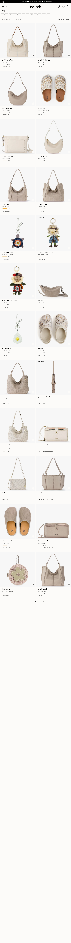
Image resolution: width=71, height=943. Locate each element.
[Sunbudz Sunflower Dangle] (17, 281)
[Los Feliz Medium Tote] (17, 425)
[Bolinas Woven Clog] (17, 521)
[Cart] (68, 6)
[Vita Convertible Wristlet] (17, 473)
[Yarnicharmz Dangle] (17, 233)
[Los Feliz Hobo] (17, 184)
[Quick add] (33, 55)
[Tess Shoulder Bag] (17, 88)
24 (61, 19)
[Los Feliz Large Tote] (17, 40)
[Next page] (43, 601)
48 (64, 19)
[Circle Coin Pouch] (17, 569)
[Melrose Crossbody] (17, 136)
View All (67, 19)
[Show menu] (3, 6)
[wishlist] (63, 6)
